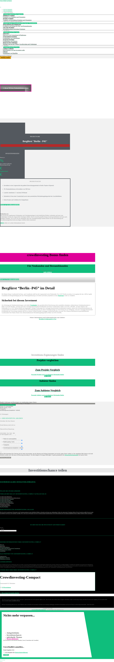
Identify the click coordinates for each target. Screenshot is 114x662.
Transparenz (6, 444)
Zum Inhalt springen (6, 0)
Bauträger (61, 295)
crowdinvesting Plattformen (6, 496)
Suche (1, 527)
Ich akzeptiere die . (16, 652)
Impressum (2, 546)
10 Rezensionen (6, 587)
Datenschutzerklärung (21, 652)
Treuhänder (33, 305)
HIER (2, 223)
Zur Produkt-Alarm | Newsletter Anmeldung (17, 482)
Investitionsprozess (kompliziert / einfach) (13, 447)
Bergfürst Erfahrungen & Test (47, 319)
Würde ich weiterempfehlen (9, 438)
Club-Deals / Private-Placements (7, 503)
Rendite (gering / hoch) (8, 441)
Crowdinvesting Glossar (5, 505)
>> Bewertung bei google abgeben (9, 593)
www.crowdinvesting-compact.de (39, 609)
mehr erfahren (47, 272)
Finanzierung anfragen (5, 504)
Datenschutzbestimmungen (71, 455)
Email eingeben (7, 650)
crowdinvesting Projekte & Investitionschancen (10, 498)
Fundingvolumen (4, 171)
